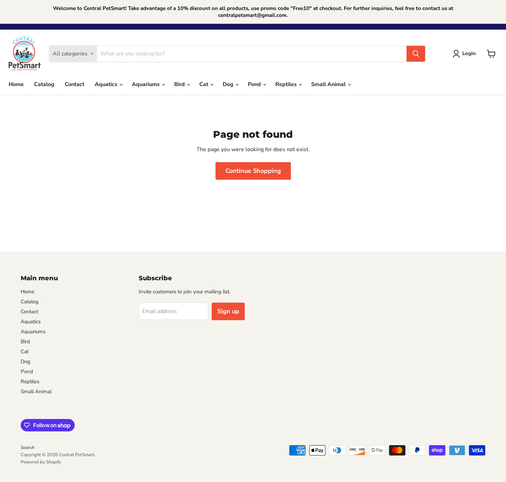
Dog (229, 84)
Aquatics (107, 84)
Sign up (228, 311)
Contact (74, 84)
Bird (180, 84)
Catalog (44, 84)
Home (16, 84)
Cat (204, 84)
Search (27, 447)
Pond (255, 84)
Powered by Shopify (41, 462)
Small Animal (329, 84)
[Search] (416, 54)
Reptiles (286, 84)
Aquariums (146, 84)
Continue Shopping (253, 171)
